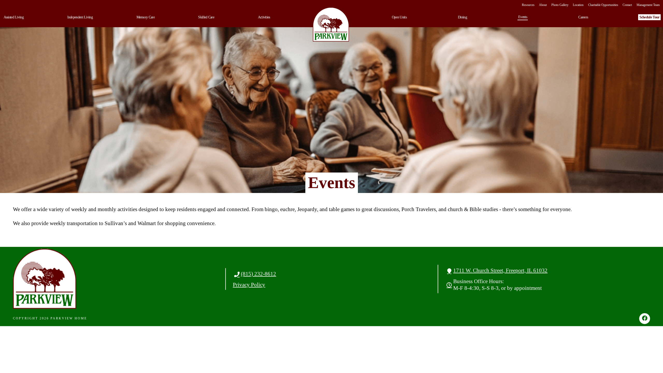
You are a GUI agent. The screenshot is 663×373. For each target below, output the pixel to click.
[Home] (331, 24)
